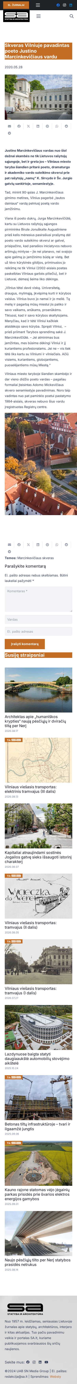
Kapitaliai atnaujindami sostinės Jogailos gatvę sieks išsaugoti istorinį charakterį (38, 857)
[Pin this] (47, 126)
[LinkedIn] (71, 5)
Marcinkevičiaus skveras (35, 558)
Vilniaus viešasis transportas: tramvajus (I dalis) (31, 990)
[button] (71, 16)
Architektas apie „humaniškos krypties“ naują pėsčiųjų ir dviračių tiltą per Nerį (35, 721)
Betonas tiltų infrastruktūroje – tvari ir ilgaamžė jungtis (37, 1126)
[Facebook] (58, 5)
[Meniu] (37, 5)
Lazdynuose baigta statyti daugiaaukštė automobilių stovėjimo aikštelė (37, 1059)
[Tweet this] (28, 126)
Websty (55, 1376)
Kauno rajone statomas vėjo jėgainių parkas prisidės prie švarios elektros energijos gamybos (37, 1194)
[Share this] (19, 126)
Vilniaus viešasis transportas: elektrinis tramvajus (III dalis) (31, 789)
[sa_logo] (16, 16)
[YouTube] (46, 1362)
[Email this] (9, 126)
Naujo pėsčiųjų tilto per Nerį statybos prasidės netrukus (37, 1262)
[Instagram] (64, 5)
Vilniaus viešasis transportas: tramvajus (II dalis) (31, 925)
